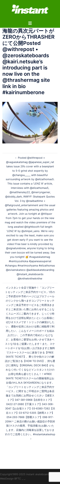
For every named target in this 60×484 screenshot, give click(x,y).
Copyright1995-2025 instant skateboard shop (28, 474)
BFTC (17, 478)
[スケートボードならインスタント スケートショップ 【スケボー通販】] (30, 10)
